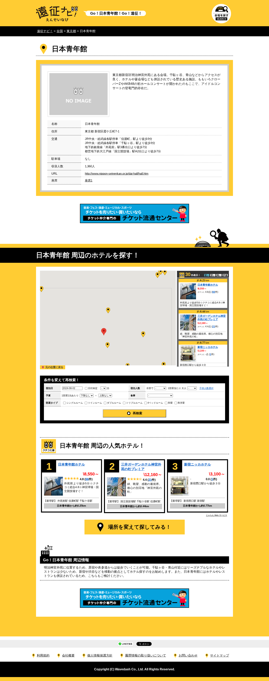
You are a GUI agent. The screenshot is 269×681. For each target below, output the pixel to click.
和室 (170, 402)
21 (213, 326)
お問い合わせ (188, 655)
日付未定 (92, 388)
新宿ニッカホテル (208, 347)
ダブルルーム (114, 402)
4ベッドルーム (155, 402)
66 (213, 292)
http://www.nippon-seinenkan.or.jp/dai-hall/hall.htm (116, 173)
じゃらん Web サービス (216, 515)
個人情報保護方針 (99, 655)
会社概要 (68, 655)
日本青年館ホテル (208, 284)
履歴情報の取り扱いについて (145, 655)
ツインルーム (95, 402)
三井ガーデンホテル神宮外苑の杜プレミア (212, 317)
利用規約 (43, 655)
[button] (107, 345)
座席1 (88, 180)
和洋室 (181, 402)
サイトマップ (219, 655)
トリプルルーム (134, 402)
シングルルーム (74, 402)
